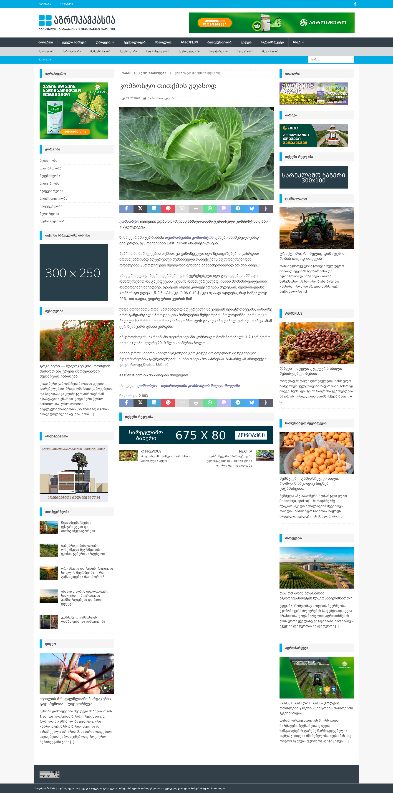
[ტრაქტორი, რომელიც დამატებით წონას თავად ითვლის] (317, 228)
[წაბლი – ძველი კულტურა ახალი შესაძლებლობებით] (317, 343)
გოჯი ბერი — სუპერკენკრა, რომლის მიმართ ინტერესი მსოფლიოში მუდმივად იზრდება (75, 371)
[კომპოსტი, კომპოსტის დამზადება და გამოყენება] (49, 622)
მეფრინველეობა (157, 51)
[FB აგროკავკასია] (355, 4)
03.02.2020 (133, 98)
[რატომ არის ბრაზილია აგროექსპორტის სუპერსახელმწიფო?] (317, 568)
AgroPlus (189, 42)
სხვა (296, 42)
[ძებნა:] (331, 59)
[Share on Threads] (265, 209)
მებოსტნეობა (72, 51)
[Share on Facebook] (126, 209)
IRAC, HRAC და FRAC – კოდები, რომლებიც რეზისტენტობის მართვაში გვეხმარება (316, 708)
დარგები (103, 42)
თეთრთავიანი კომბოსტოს (189, 237)
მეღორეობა (270, 51)
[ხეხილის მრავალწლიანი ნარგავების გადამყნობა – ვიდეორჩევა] (77, 673)
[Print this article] (196, 209)
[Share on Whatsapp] (210, 209)
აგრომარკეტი (272, 42)
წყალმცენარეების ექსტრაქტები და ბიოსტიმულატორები (78, 527)
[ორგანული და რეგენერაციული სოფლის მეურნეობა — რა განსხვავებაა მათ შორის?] (49, 573)
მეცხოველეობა (189, 51)
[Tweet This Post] (140, 209)
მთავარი (45, 42)
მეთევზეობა (245, 51)
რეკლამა (44, 3)
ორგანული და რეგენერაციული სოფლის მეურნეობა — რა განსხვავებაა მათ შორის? (87, 573)
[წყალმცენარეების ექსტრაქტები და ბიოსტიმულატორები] (49, 527)
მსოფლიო (163, 42)
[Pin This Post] (168, 209)
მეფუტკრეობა (218, 51)
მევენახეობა (128, 51)
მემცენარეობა (100, 51)
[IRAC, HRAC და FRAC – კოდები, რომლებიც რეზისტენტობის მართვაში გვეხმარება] (317, 678)
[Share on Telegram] (238, 209)
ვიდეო (246, 42)
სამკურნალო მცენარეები (306, 423)
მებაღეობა (46, 51)
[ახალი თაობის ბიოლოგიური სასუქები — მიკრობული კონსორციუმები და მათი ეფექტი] (49, 596)
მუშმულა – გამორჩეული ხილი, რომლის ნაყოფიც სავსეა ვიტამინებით (309, 483)
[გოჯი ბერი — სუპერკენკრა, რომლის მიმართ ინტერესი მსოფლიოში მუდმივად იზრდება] (77, 340)
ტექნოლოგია (135, 42)
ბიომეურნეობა (219, 42)
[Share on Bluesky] (252, 209)
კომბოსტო (129, 221)
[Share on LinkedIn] (154, 209)
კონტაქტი (66, 3)
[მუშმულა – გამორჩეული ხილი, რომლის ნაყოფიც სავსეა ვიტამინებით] (317, 453)
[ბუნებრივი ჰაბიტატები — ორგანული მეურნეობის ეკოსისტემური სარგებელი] (49, 550)
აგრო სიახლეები (161, 98)
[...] (92, 414)
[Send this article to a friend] (182, 209)
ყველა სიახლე (74, 42)
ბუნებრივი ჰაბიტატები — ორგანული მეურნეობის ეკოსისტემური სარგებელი (83, 550)
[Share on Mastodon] (224, 209)
